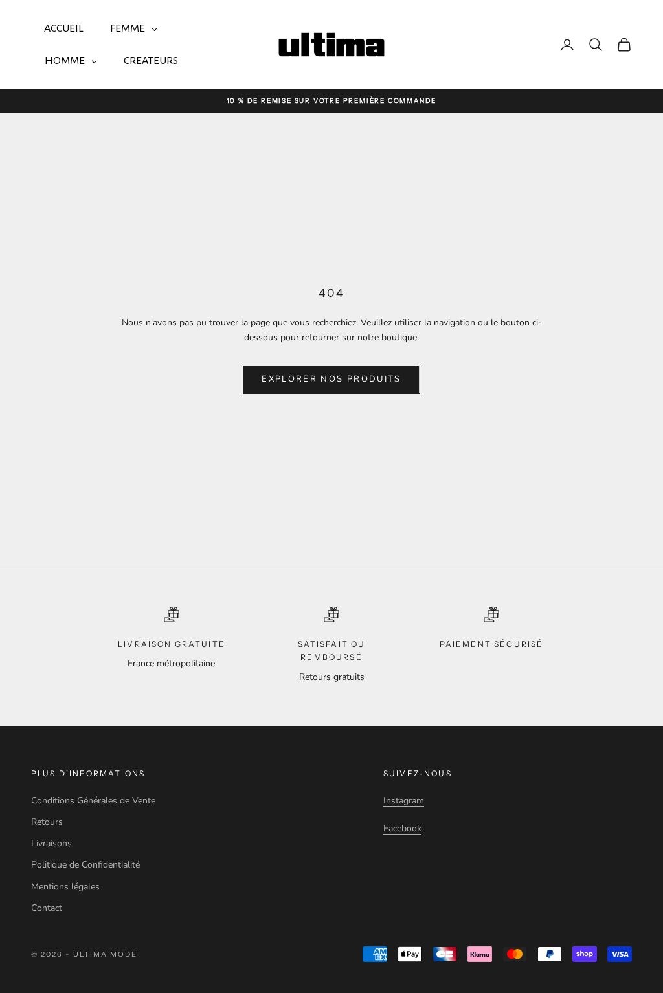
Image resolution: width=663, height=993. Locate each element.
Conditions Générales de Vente (93, 800)
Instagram (403, 800)
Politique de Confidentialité (85, 864)
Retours (47, 822)
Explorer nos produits (331, 379)
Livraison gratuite (171, 644)
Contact (46, 908)
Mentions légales (65, 886)
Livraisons (51, 843)
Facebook (402, 828)
